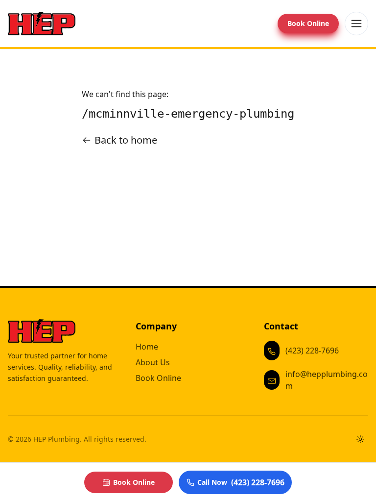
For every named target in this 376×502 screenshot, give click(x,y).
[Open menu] (356, 23)
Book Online (308, 23)
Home (147, 346)
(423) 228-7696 (312, 350)
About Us (153, 362)
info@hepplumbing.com (326, 380)
